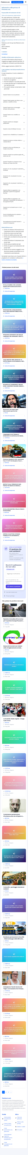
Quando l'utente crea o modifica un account (11, 115)
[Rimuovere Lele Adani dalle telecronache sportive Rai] (14, 405)
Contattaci (4, 54)
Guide (4, 1114)
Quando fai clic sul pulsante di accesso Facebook (12, 176)
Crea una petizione (17, 2)
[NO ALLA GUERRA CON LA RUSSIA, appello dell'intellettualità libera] (14, 281)
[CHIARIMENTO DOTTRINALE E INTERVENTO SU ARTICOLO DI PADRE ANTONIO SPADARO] (14, 430)
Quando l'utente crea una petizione (11, 94)
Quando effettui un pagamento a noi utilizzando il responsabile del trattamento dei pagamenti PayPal (13, 200)
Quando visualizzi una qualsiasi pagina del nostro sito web (13, 155)
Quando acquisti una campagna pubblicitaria (10, 122)
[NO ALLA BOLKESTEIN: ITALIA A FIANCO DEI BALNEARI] (14, 505)
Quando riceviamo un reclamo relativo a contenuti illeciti (12, 141)
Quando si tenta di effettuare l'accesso (12, 129)
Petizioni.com (5, 2)
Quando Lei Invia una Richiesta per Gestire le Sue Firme (11, 148)
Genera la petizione (14, 586)
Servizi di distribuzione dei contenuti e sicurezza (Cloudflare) (12, 215)
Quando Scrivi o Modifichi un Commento (13, 134)
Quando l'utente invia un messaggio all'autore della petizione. (11, 108)
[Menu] (25, 2)
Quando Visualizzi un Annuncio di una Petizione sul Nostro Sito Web (12, 162)
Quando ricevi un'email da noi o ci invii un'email (12, 208)
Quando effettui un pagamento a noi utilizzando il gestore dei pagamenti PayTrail (11, 192)
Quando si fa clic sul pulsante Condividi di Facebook (13, 169)
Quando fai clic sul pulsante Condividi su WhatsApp (13, 183)
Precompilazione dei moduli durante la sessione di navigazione (12, 222)
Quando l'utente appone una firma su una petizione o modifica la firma (13, 101)
